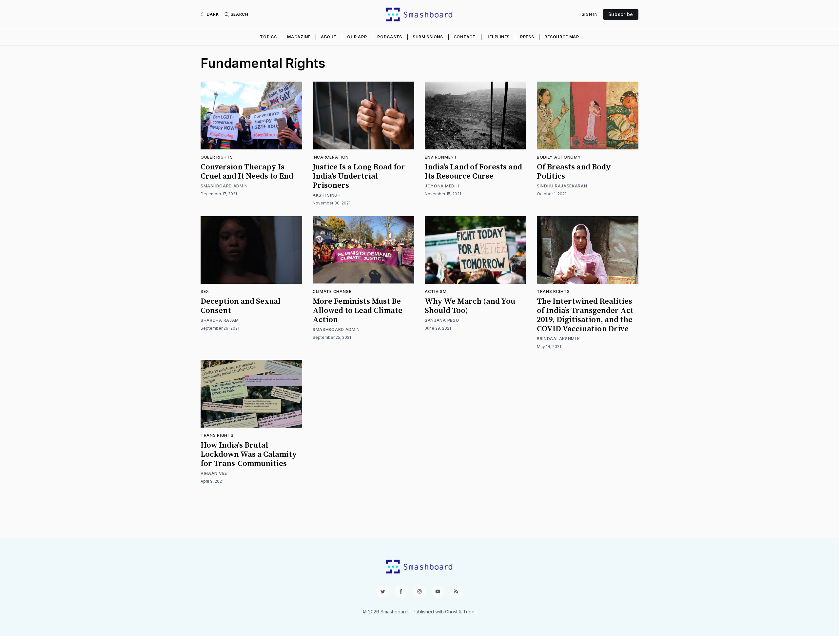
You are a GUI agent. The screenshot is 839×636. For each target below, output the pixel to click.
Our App (357, 36)
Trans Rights (553, 291)
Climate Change (332, 291)
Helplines (498, 36)
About (329, 36)
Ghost (451, 611)
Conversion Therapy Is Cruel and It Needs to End (247, 171)
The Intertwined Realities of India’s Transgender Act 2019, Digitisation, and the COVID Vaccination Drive (585, 315)
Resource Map (561, 36)
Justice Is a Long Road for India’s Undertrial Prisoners (359, 176)
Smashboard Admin (224, 185)
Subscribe (620, 14)
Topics (268, 36)
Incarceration (331, 157)
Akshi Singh (327, 195)
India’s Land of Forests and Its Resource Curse (473, 171)
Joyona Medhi (442, 185)
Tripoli (470, 611)
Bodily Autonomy (559, 157)
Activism (436, 291)
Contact (465, 36)
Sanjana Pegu (442, 320)
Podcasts (389, 36)
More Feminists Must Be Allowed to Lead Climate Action (357, 311)
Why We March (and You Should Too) (470, 306)
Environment (441, 157)
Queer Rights (217, 157)
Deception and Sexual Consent (241, 306)
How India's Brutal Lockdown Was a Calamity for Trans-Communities (249, 454)
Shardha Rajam (220, 320)
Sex (205, 291)
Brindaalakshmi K (558, 338)
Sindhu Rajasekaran (562, 185)
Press (527, 36)
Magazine (298, 36)
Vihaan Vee (214, 473)
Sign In (590, 14)
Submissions (428, 36)
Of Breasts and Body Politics (574, 171)
